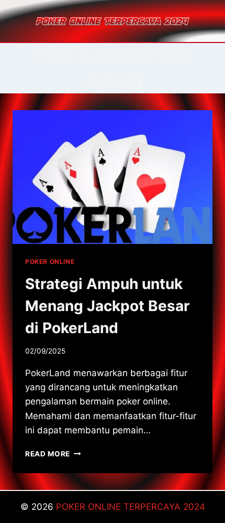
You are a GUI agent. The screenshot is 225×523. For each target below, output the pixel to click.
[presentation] (112, 177)
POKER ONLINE (49, 261)
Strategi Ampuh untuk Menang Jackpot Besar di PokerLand (107, 306)
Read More (53, 454)
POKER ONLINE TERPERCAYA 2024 (130, 506)
